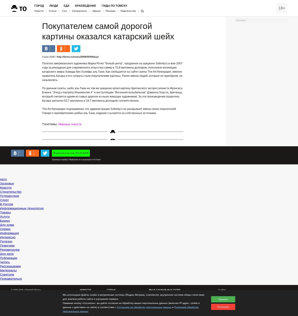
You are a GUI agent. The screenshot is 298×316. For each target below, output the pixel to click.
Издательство (128, 10)
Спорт (4, 200)
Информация (9, 233)
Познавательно (11, 278)
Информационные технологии (22, 208)
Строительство (11, 192)
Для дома (7, 225)
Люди (53, 5)
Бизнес (5, 221)
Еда (66, 5)
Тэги (64, 10)
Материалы (8, 270)
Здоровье (7, 183)
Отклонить (223, 306)
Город (39, 5)
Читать (5, 262)
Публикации (8, 258)
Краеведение (85, 5)
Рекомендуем (9, 249)
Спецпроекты (79, 10)
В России (6, 204)
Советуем (7, 274)
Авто (3, 179)
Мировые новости (70, 124)
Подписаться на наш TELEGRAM (70, 153)
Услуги (5, 216)
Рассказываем (10, 266)
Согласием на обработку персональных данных (144, 307)
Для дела (7, 254)
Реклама (110, 10)
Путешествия (9, 196)
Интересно (8, 237)
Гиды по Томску (114, 5)
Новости (39, 10)
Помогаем (7, 245)
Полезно (6, 241)
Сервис (5, 229)
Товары (5, 212)
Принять (223, 299)
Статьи (53, 10)
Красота (6, 187)
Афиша (96, 10)
